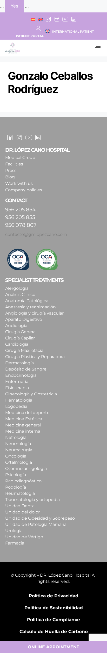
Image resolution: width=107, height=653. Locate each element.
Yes (14, 6)
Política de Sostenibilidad (53, 607)
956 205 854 (20, 209)
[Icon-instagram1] (57, 19)
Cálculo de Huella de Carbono (53, 631)
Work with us (19, 183)
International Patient (73, 31)
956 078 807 (21, 225)
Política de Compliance (53, 619)
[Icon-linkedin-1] (73, 19)
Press (10, 170)
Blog (10, 177)
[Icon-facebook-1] (48, 19)
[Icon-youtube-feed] (65, 19)
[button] (97, 48)
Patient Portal (30, 36)
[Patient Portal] (38, 28)
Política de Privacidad (53, 595)
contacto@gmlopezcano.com (36, 234)
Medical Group (20, 157)
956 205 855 (20, 217)
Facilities (14, 164)
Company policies (23, 189)
